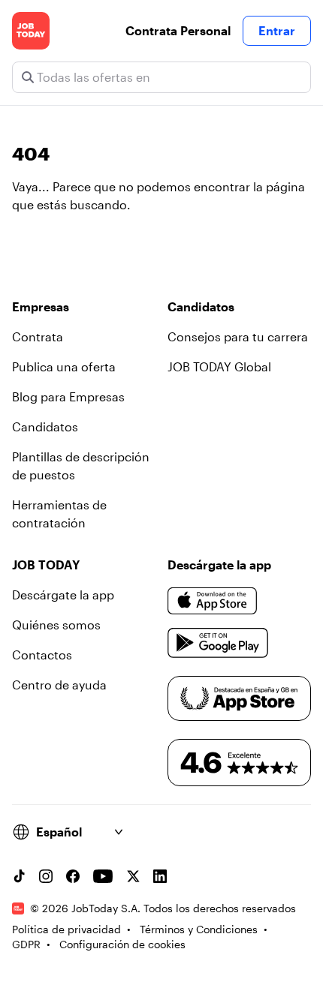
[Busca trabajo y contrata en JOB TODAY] (31, 31)
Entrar (276, 30)
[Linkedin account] (160, 876)
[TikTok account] (19, 876)
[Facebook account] (73, 876)
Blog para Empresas (68, 396)
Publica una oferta (64, 366)
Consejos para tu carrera (238, 336)
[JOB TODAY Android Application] (218, 643)
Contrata (37, 336)
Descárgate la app (63, 594)
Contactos (42, 654)
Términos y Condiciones (199, 929)
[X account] (133, 876)
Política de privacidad (66, 929)
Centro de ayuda (59, 684)
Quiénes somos (56, 624)
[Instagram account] (46, 876)
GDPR (26, 944)
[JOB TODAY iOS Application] (213, 601)
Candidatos (45, 426)
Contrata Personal (178, 30)
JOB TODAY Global (219, 366)
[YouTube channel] (103, 876)
